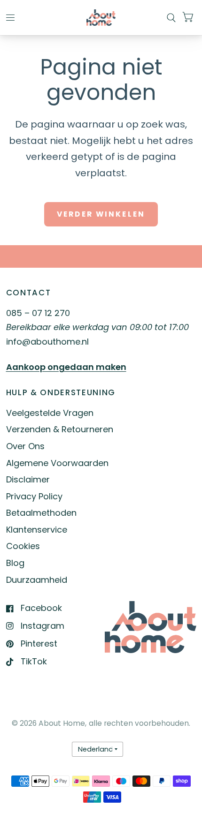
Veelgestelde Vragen (49, 413)
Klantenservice (36, 529)
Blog (15, 563)
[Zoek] (171, 17)
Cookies (23, 546)
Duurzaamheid (36, 580)
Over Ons (25, 446)
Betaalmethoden (41, 513)
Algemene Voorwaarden (57, 463)
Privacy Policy (34, 496)
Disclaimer (28, 479)
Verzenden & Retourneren (59, 429)
